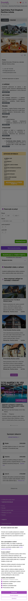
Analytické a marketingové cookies (12, 581)
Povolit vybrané (14, 595)
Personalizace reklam (8, 587)
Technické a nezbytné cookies (10, 579)
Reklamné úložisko (8, 583)
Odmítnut (14, 598)
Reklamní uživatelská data (9, 585)
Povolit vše (14, 592)
